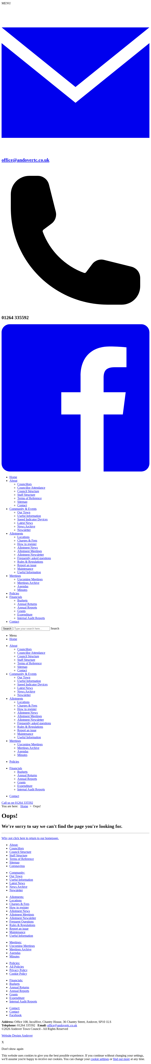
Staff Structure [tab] (26, 659)
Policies (14, 593)
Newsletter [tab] (24, 695)
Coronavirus (17, 866)
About (13, 480)
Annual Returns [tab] (27, 775)
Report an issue (26, 565)
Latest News (25, 523)
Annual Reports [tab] (27, 778)
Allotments (16, 533)
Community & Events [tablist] (23, 674)
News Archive (26, 526)
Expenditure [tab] (24, 786)
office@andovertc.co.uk (62, 1025)
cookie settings (100, 1059)
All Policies (16, 966)
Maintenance (25, 568)
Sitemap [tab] (22, 666)
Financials (15, 597)
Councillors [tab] (24, 649)
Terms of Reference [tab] (29, 663)
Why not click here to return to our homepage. (30, 838)
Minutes (22, 590)
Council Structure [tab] (28, 656)
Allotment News (27, 547)
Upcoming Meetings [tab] (30, 744)
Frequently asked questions (34, 558)
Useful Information (29, 516)
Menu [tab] (13, 635)
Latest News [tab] (25, 688)
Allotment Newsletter (30, 554)
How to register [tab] (27, 709)
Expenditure (24, 614)
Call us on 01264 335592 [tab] (17, 802)
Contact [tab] (22, 670)
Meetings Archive (28, 582)
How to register (27, 544)
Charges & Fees (27, 540)
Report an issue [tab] (26, 730)
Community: (17, 872)
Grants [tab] (21, 782)
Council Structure (28, 491)
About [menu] (13, 645)
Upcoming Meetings (30, 579)
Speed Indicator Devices (32, 519)
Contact (22, 505)
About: (13, 844)
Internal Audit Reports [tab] (31, 789)
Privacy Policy (18, 970)
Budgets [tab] (22, 771)
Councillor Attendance (31, 487)
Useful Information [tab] (29, 681)
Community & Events (23, 508)
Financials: (16, 980)
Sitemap (22, 501)
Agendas (22, 586)
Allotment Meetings (29, 551)
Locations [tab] (23, 702)
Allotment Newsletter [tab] (30, 719)
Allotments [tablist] (16, 698)
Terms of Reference (29, 498)
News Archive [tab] (26, 691)
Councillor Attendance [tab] (31, 652)
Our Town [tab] (23, 677)
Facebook (15, 1015)
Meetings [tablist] (15, 740)
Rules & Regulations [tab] (30, 726)
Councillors (24, 484)
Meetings (15, 575)
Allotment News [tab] (27, 712)
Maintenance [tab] (25, 733)
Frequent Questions (21, 921)
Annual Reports (27, 607)
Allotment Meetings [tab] (29, 716)
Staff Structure (26, 494)
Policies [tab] (14, 761)
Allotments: (16, 897)
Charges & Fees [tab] (27, 705)
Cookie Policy (18, 973)
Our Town (23, 512)
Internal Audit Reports (31, 618)
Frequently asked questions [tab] (34, 723)
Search (55, 628)
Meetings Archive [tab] (28, 748)
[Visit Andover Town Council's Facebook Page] (75, 470)
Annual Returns (27, 604)
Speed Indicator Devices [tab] (32, 684)
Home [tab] (13, 639)
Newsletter (24, 530)
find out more (121, 1059)
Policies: (14, 963)
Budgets (22, 600)
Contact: (14, 1008)
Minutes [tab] (22, 755)
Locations (23, 537)
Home (13, 477)
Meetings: (15, 942)
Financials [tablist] (15, 768)
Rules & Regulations (30, 561)
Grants (21, 611)
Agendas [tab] (22, 751)
